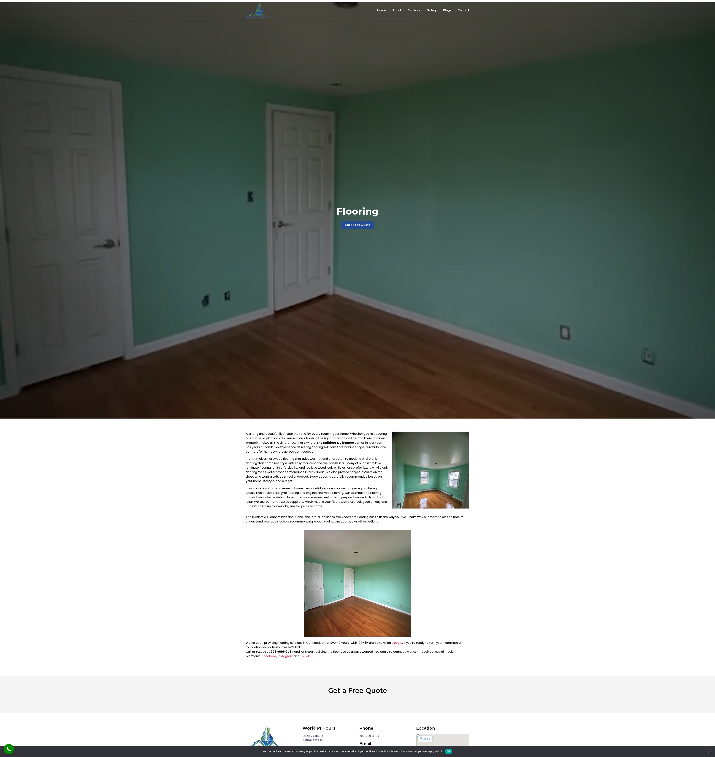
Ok (448, 751)
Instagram (285, 656)
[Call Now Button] (9, 749)
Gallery (432, 10)
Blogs (447, 10)
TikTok (305, 656)
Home (381, 10)
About (397, 10)
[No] (709, 751)
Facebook (269, 656)
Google (397, 643)
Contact (463, 10)
